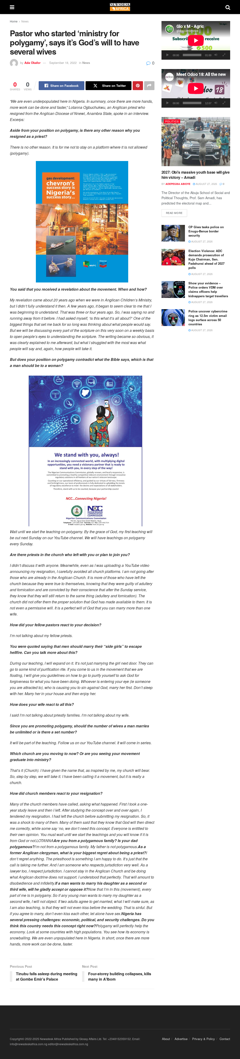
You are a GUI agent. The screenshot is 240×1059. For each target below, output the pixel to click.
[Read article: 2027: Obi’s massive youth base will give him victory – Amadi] (195, 141)
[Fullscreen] (224, 55)
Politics (172, 121)
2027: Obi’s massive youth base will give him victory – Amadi (195, 174)
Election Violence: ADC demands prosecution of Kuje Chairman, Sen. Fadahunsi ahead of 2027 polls (206, 259)
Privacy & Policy (203, 1039)
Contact (225, 1039)
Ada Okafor (32, 62)
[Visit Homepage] (120, 7)
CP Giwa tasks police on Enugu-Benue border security (206, 231)
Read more (176, 213)
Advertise (181, 1039)
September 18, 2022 (63, 62)
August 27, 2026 (206, 184)
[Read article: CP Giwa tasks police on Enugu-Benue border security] (173, 233)
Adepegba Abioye (177, 184)
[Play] (167, 55)
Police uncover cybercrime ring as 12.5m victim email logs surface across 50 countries (207, 317)
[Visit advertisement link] (82, 221)
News (25, 21)
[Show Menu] (12, 7)
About (166, 1039)
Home (14, 21)
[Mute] (216, 55)
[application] (195, 40)
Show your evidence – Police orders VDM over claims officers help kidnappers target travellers (208, 289)
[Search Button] (227, 7)
